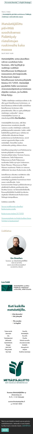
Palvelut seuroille (25, 340)
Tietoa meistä (8, 331)
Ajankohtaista (8, 343)
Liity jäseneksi (16, 314)
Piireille (25, 338)
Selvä (5, 430)
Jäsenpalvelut (25, 347)
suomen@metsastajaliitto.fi (16, 401)
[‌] (14, 411)
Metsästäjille (24, 333)
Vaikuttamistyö (8, 338)
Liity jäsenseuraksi (25, 343)
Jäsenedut (8, 333)
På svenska (16, 321)
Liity (8, 336)
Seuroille (24, 336)
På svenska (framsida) (11, 2)
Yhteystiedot (8, 349)
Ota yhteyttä (16, 316)
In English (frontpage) (25, 2)
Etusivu (3, 12)
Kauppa (8, 345)
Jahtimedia (8, 340)
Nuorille (24, 331)
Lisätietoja (26, 426)
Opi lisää (8, 352)
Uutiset (8, 12)
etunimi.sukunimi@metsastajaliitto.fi (16, 265)
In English (16, 323)
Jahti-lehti (8, 347)
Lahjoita (25, 349)
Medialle (24, 345)
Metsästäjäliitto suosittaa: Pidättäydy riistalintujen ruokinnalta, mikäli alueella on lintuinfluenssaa (22, 288)
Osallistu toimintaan (24, 352)
